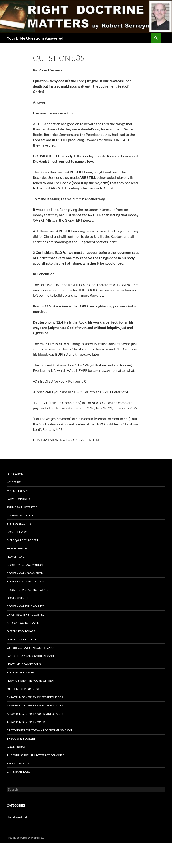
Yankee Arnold (18, 763)
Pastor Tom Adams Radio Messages (31, 656)
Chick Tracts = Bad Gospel (25, 614)
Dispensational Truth (22, 639)
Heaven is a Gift (18, 556)
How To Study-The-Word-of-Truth (31, 680)
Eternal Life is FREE (20, 515)
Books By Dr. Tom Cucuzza (26, 581)
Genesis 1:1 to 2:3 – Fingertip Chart (31, 647)
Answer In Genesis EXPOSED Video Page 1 (35, 697)
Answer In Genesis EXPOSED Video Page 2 (35, 705)
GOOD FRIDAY (16, 746)
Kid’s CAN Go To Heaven (23, 622)
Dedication (15, 474)
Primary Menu (166, 38)
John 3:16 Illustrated (22, 507)
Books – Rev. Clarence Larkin (27, 589)
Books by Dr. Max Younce (25, 565)
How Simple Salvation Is (24, 664)
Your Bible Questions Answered (35, 38)
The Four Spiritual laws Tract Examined (35, 755)
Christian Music (18, 771)
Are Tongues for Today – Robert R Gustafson (39, 730)
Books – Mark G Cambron (25, 573)
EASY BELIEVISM (17, 532)
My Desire (14, 482)
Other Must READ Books (24, 689)
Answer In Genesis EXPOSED (26, 722)
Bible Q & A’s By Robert (22, 540)
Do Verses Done (18, 598)
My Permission (17, 490)
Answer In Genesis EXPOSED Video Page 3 (35, 713)
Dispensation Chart (21, 631)
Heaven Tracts (17, 548)
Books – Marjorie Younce (25, 606)
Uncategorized (17, 817)
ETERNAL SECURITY (19, 523)
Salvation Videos (19, 498)
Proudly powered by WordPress (25, 837)
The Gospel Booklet (21, 738)
